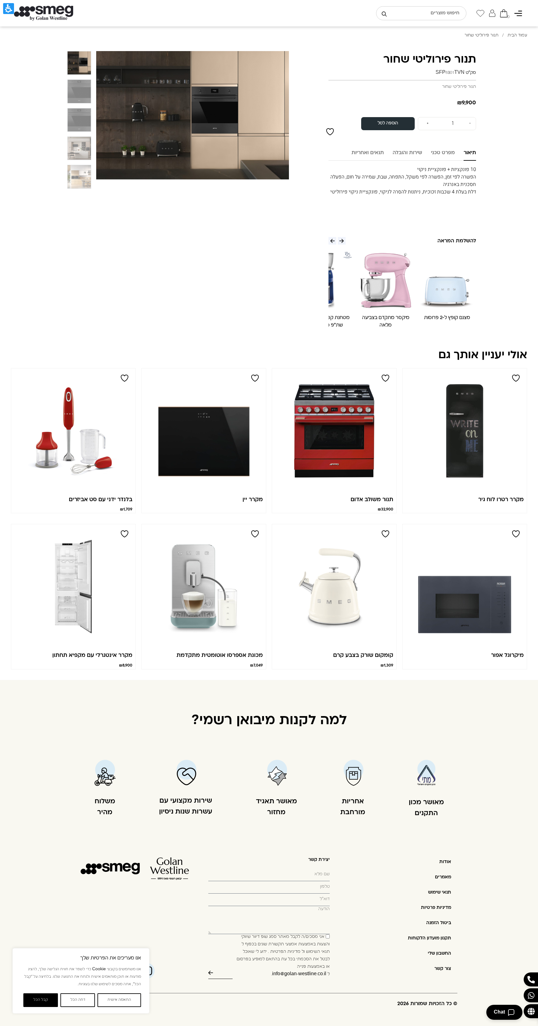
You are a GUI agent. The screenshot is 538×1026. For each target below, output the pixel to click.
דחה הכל (77, 1000)
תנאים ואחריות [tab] (368, 152)
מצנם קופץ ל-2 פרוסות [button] (447, 318)
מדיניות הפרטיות (285, 952)
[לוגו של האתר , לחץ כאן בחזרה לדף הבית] (43, 13)
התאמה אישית (119, 1000)
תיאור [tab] (470, 152)
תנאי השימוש (318, 952)
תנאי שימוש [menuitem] (439, 893)
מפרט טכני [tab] (443, 152)
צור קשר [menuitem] (442, 969)
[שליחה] (220, 973)
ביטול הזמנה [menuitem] (438, 923)
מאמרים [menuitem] (443, 877)
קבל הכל (40, 1000)
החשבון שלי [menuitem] (439, 954)
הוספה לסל (388, 123)
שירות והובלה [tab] (407, 152)
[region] (80, 981)
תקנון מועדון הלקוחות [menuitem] (429, 938)
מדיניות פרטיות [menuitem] (436, 908)
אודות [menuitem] (445, 862)
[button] (447, 279)
